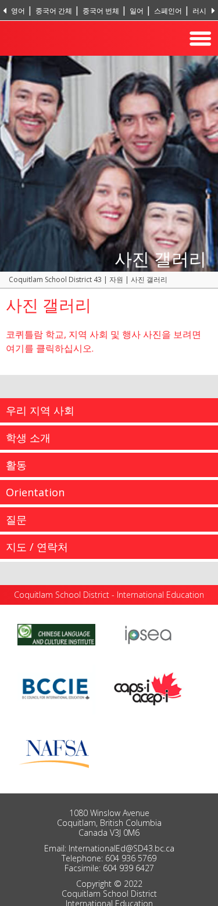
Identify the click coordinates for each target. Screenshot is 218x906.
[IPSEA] (148, 633)
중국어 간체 (53, 11)
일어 (137, 11)
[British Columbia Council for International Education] (56, 687)
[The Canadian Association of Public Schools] (148, 687)
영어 (18, 11)
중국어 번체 (101, 11)
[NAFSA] (56, 751)
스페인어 (168, 11)
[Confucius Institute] (56, 633)
